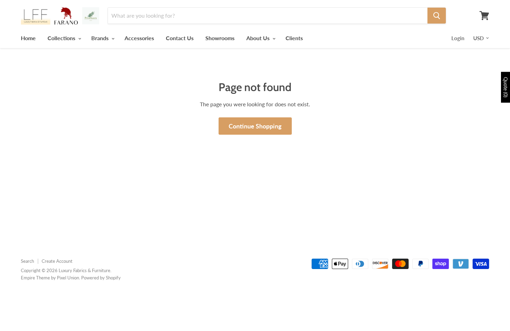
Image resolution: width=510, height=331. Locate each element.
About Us (258, 38)
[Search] (436, 16)
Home (28, 38)
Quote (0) (506, 87)
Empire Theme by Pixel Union (50, 277)
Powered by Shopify (101, 277)
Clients (294, 38)
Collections (62, 38)
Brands (100, 38)
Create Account (57, 261)
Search (27, 261)
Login (457, 38)
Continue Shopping (255, 126)
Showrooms (220, 38)
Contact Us (180, 38)
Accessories (139, 38)
